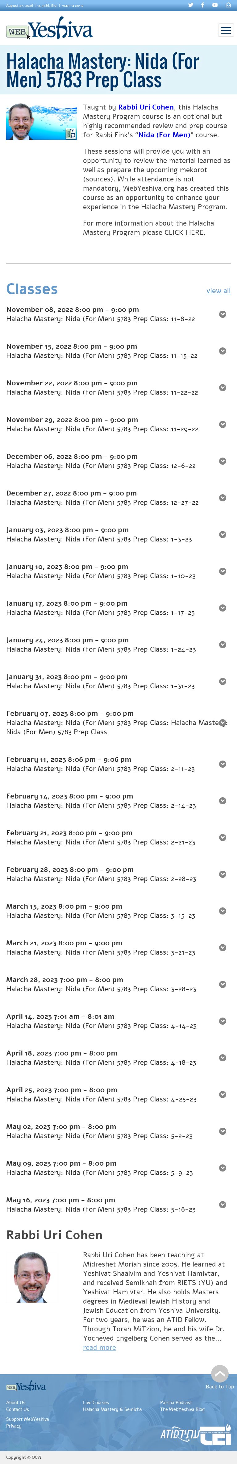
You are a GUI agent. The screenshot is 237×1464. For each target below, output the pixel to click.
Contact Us (17, 1409)
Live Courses (96, 1403)
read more (99, 1347)
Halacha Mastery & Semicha (112, 1409)
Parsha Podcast (176, 1403)
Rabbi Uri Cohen (146, 107)
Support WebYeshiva (27, 1419)
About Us (15, 1403)
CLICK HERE (183, 232)
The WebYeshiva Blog (182, 1409)
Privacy (14, 1426)
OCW (36, 1457)
